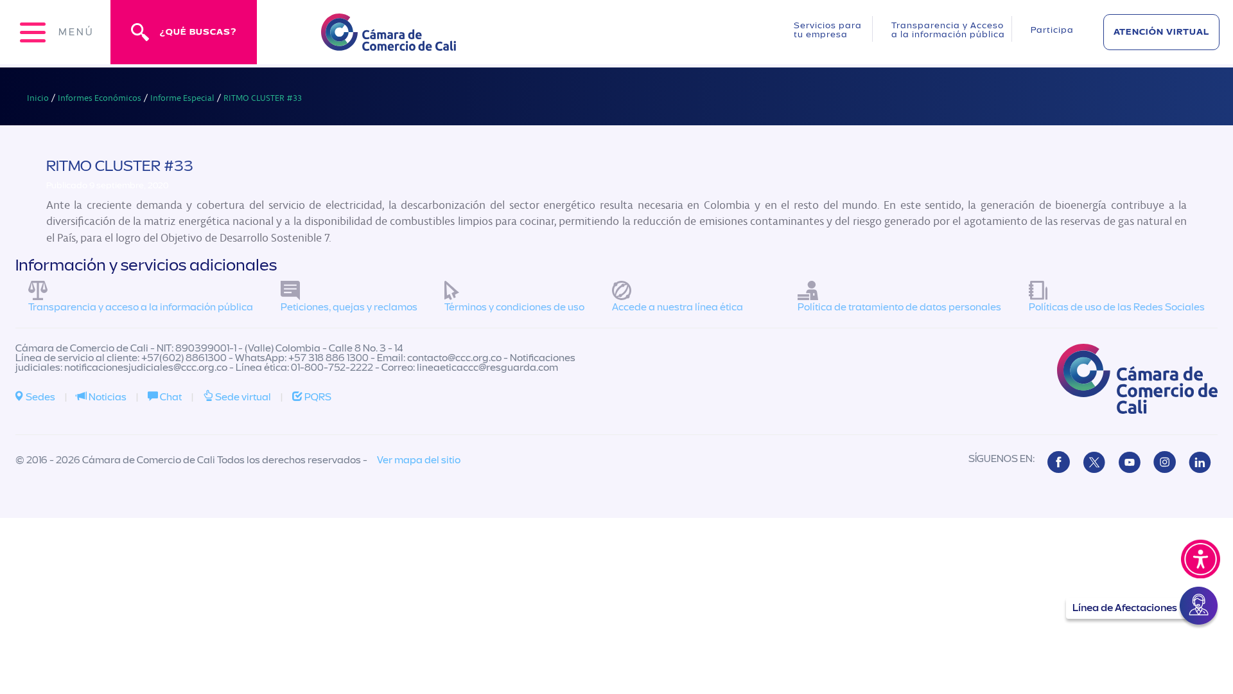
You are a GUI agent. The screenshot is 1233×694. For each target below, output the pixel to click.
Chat (170, 397)
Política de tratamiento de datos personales (899, 307)
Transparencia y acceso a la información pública (140, 307)
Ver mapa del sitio (418, 460)
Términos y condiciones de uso (514, 307)
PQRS (316, 397)
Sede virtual (242, 397)
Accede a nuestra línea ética (677, 307)
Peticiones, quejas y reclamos (349, 307)
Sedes (39, 397)
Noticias (107, 397)
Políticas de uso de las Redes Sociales (1117, 307)
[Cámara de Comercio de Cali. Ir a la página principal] (388, 43)
